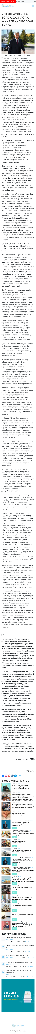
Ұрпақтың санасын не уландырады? (19, 841)
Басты (14, 827)
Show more (10, 940)
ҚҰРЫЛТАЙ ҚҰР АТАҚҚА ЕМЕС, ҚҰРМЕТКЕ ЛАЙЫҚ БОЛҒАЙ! (22, 925)
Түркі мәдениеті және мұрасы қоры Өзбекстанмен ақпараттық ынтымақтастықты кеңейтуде (23, 806)
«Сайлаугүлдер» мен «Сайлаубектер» (18, 814)
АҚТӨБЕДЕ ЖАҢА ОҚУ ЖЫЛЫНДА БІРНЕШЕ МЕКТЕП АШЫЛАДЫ (23, 898)
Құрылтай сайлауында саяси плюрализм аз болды (21, 850)
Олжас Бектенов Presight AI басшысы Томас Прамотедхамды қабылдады (23, 833)
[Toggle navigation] (33, 6)
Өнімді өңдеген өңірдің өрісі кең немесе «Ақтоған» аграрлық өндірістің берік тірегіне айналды (23, 879)
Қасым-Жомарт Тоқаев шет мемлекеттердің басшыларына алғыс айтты (22, 824)
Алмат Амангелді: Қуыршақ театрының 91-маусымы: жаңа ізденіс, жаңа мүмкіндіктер (22, 787)
